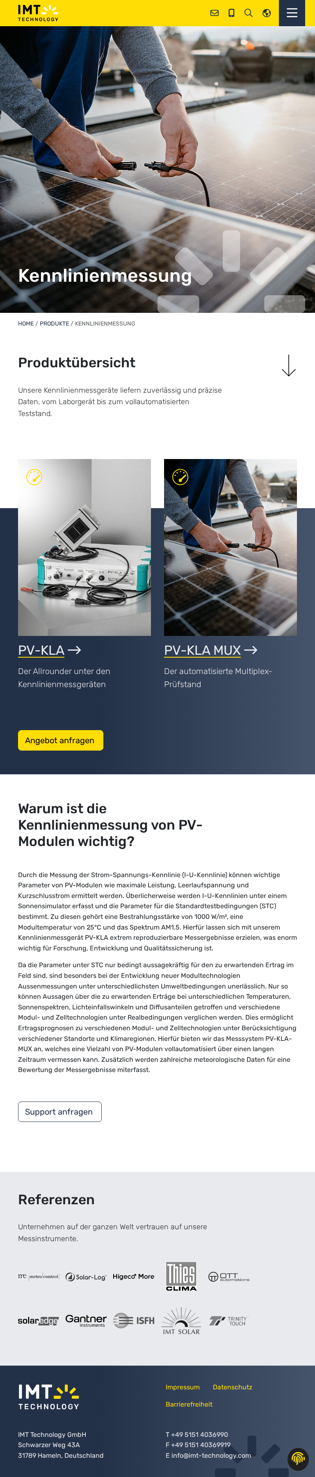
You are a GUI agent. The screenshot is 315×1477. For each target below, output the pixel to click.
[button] (292, 13)
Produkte (54, 323)
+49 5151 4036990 (199, 1435)
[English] (267, 13)
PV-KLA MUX (202, 650)
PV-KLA (41, 650)
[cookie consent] (298, 1459)
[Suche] (249, 13)
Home (26, 323)
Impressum (183, 1387)
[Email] (214, 13)
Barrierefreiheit (189, 1404)
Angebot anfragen (60, 740)
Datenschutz (232, 1387)
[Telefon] (232, 13)
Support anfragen (60, 1112)
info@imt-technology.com (211, 1455)
